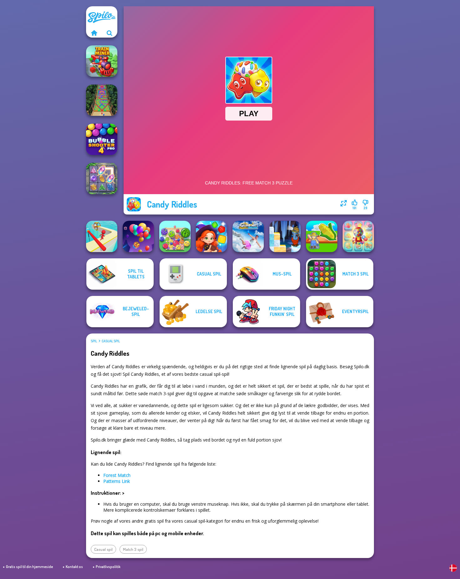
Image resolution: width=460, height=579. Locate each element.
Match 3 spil (133, 549)
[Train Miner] (101, 61)
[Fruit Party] (175, 236)
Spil (94, 341)
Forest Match (116, 475)
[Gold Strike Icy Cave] (285, 236)
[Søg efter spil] (109, 33)
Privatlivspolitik (108, 566)
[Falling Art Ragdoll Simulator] (248, 236)
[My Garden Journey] (321, 236)
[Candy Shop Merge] (358, 236)
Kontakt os (74, 566)
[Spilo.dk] (94, 33)
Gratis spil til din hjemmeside (29, 566)
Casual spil (111, 341)
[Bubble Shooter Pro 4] (101, 139)
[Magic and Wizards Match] (211, 236)
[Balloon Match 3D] (138, 236)
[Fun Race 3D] (101, 236)
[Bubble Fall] (101, 100)
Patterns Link (116, 481)
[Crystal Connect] (101, 178)
